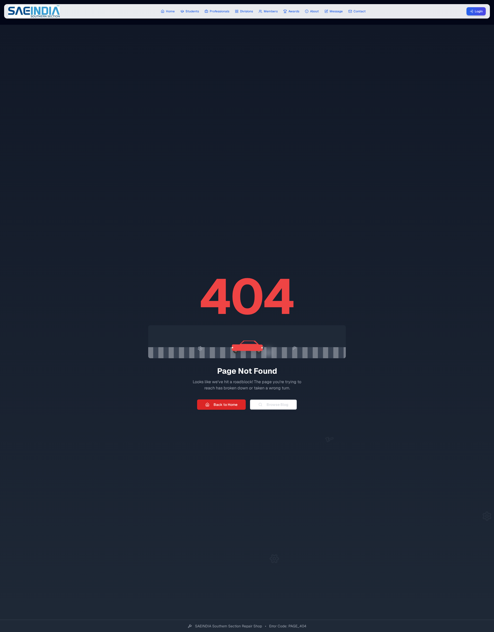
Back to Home (225, 404)
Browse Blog (277, 404)
